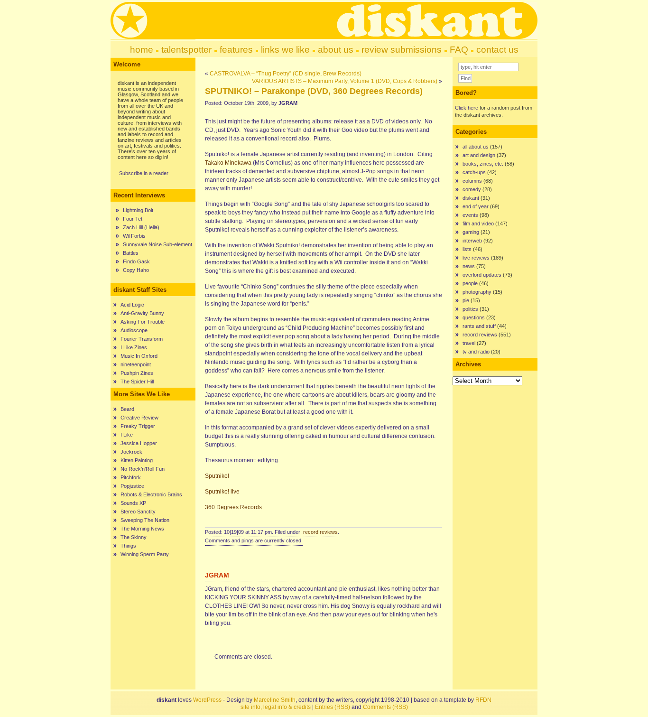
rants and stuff (479, 326)
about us (335, 50)
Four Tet (132, 219)
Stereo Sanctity (138, 511)
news (469, 266)
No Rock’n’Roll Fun (142, 469)
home (141, 50)
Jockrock (131, 452)
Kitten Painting (136, 460)
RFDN (483, 700)
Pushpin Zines (136, 373)
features (236, 50)
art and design (479, 155)
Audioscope (134, 330)
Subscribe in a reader (143, 173)
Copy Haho (136, 270)
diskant (471, 198)
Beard (127, 409)
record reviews (320, 532)
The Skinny (133, 537)
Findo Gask (136, 261)
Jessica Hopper (138, 443)
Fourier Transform (141, 339)
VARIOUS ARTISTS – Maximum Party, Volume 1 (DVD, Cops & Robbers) (344, 81)
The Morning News (142, 528)
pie (466, 300)
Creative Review (139, 417)
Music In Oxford (138, 356)
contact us (497, 50)
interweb (472, 240)
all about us (476, 146)
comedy (472, 189)
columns (472, 181)
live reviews (476, 258)
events (470, 215)
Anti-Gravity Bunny (142, 313)
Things (128, 546)
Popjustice (132, 486)
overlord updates (482, 275)
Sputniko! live (222, 491)
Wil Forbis (134, 236)
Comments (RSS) (385, 707)
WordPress (207, 700)
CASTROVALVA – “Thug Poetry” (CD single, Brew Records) (285, 73)
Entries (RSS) (332, 707)
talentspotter (186, 50)
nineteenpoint (135, 364)
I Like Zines (133, 347)
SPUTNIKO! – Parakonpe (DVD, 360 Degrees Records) (314, 91)
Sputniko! (217, 476)
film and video (478, 223)
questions (474, 317)
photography (477, 292)
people (470, 283)
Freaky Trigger (137, 426)
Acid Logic (132, 304)
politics (470, 309)
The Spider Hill (137, 381)
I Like (126, 435)
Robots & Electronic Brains (151, 494)
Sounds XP (133, 503)
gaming (471, 232)
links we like (285, 50)
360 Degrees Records (233, 507)
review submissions (401, 50)
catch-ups (474, 172)
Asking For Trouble (142, 322)
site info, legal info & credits (276, 707)
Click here (466, 108)
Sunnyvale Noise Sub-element (157, 244)
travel (469, 343)
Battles (131, 253)
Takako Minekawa (228, 162)
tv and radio (476, 351)
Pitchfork (130, 477)
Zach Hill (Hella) (141, 227)
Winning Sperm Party (144, 554)
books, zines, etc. (483, 164)
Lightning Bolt (138, 210)
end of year (476, 206)
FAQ (459, 50)
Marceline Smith (275, 700)
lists (467, 249)
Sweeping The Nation (144, 520)
